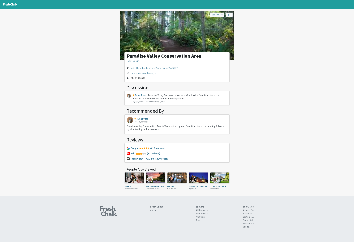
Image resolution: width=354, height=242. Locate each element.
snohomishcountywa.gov (143, 73)
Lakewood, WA (214, 189)
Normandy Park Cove (155, 186)
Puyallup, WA (171, 189)
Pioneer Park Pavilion (198, 186)
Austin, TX (247, 213)
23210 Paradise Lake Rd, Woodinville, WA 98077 (154, 67)
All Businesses (202, 210)
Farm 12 (170, 186)
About (153, 210)
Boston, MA (248, 216)
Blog (198, 220)
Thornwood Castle (218, 186)
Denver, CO (248, 220)
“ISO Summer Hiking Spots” (153, 101)
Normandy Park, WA (152, 189)
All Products (202, 213)
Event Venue (133, 60)
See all (246, 226)
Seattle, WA (134, 189)
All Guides (200, 216)
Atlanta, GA (248, 210)
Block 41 (128, 186)
